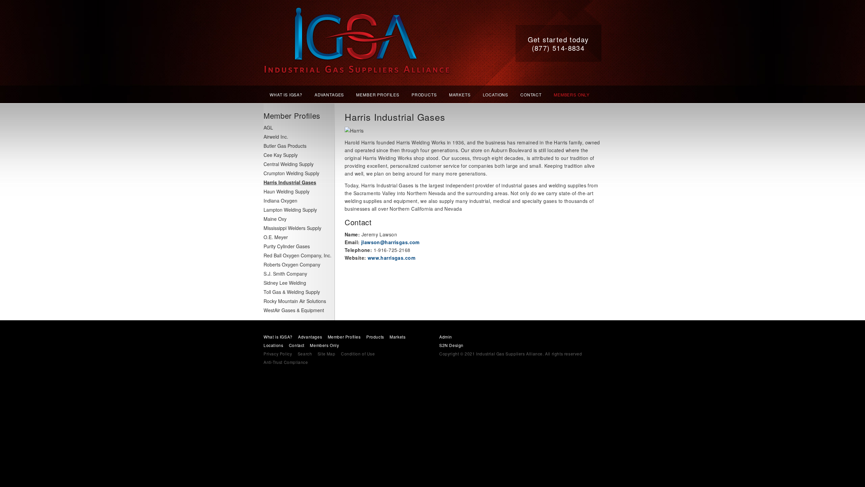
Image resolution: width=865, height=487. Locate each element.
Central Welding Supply (289, 164)
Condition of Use (358, 353)
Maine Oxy (275, 218)
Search (305, 353)
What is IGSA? (286, 94)
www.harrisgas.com (391, 257)
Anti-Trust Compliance (286, 362)
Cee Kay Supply (281, 155)
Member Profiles (377, 94)
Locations (496, 94)
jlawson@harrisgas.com (390, 242)
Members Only (572, 94)
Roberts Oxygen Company (292, 264)
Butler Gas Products (285, 145)
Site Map (327, 353)
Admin (445, 337)
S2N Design (451, 345)
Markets (460, 94)
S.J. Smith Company (285, 273)
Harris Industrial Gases (290, 182)
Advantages (329, 94)
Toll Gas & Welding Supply (292, 291)
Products (424, 94)
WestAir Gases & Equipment (294, 310)
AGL (268, 127)
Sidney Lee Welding (285, 282)
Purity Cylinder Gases (287, 246)
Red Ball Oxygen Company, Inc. (297, 255)
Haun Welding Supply (287, 191)
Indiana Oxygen (280, 200)
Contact (531, 94)
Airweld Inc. (276, 136)
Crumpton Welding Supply (291, 173)
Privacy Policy (278, 353)
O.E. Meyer (276, 237)
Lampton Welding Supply (290, 209)
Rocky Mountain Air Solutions (295, 301)
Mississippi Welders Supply (292, 228)
